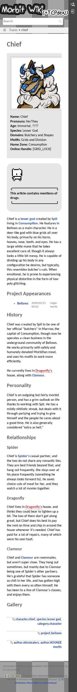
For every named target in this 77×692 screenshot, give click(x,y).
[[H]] (34, 10)
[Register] (73, 4)
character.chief (25, 619)
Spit (54, 219)
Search (61, 21)
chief (24, 30)
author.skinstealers (26, 642)
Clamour (38, 375)
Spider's (24, 456)
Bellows (22, 303)
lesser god (28, 219)
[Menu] (4, 30)
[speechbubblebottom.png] (34, 202)
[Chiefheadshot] (37, 83)
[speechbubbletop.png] (34, 189)
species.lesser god (49, 619)
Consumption (28, 223)
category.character (49, 624)
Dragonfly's (44, 371)
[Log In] (73, 11)
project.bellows (51, 633)
